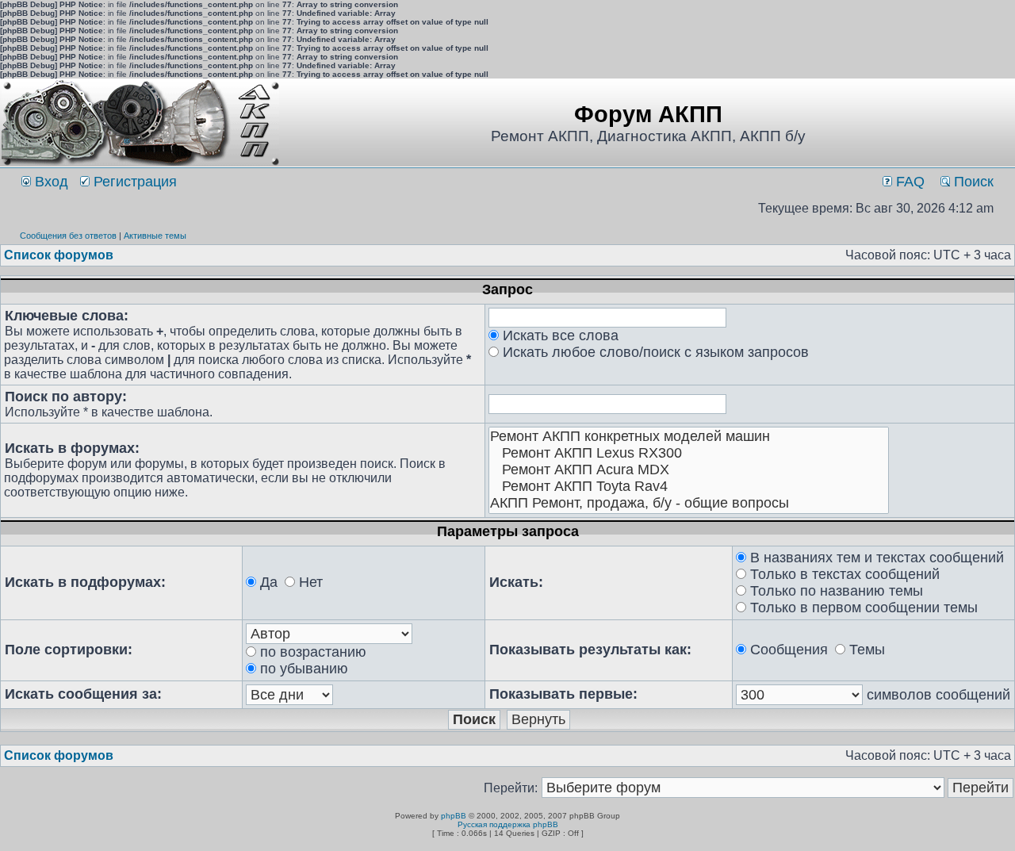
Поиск (972, 182)
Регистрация (133, 182)
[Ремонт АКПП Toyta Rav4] (689, 486)
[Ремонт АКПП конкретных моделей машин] (689, 436)
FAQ (908, 182)
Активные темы (155, 235)
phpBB (453, 815)
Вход (49, 182)
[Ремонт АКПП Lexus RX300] (689, 453)
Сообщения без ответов (68, 235)
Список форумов (58, 255)
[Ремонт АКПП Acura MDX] (689, 470)
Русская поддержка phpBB (508, 824)
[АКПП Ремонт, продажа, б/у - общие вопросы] (689, 503)
